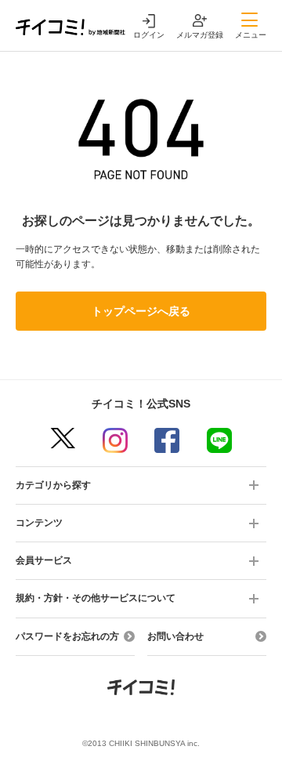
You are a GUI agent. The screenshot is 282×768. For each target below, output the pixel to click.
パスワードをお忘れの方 (67, 636)
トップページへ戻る (141, 311)
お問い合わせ (175, 636)
